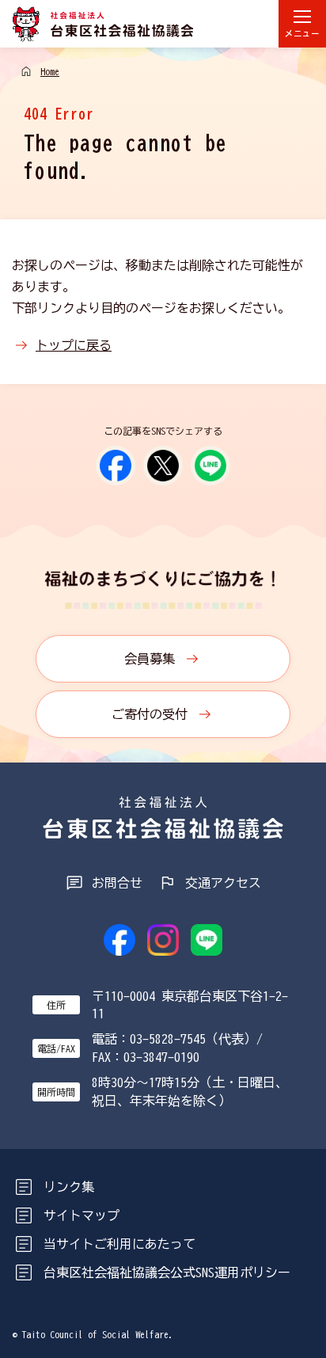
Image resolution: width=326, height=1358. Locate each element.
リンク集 (69, 1187)
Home (49, 71)
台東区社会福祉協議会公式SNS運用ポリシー (167, 1272)
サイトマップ (81, 1215)
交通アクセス (223, 883)
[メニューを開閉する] (302, 24)
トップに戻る (74, 345)
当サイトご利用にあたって (119, 1244)
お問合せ (117, 883)
